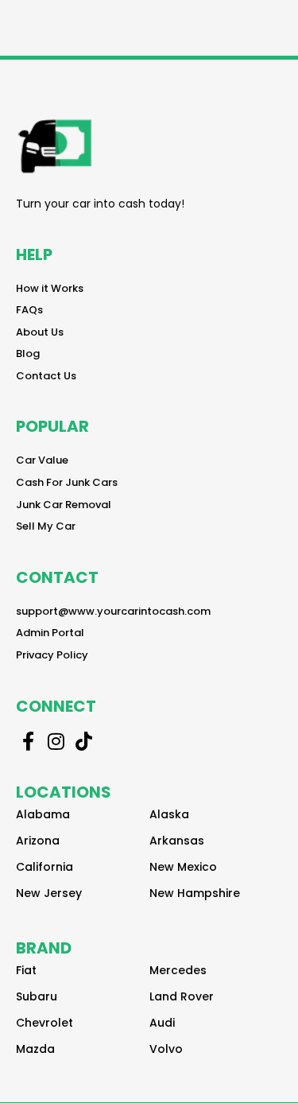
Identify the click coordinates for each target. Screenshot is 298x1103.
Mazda (35, 1049)
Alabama (43, 814)
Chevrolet (44, 1023)
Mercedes (178, 970)
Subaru (36, 996)
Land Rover (181, 996)
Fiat (26, 970)
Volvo (166, 1049)
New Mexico (183, 867)
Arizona (38, 841)
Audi (162, 1023)
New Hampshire (194, 893)
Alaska (169, 814)
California (44, 867)
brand (44, 948)
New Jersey (49, 893)
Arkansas (176, 841)
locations (63, 792)
